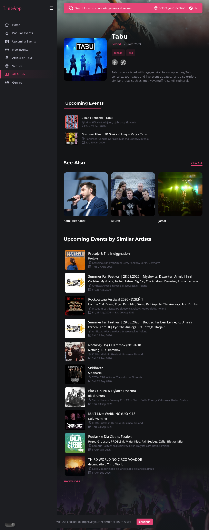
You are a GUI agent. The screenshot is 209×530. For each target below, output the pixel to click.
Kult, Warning (97, 418)
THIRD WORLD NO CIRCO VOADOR (115, 459)
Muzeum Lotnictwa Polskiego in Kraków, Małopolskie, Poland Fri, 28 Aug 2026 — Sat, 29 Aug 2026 (128, 310)
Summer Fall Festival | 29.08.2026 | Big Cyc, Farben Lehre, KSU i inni (140, 322)
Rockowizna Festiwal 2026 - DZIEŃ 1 (115, 299)
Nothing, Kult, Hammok (104, 350)
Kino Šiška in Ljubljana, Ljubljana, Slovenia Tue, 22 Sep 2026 (110, 124)
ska (131, 53)
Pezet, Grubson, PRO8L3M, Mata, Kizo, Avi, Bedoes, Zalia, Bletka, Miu (135, 441)
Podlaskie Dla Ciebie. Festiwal (110, 436)
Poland (116, 44)
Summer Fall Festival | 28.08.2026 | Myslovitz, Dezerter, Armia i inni (140, 276)
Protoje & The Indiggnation (109, 253)
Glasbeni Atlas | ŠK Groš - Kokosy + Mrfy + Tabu (114, 134)
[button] (51, 8)
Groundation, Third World (105, 464)
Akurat (68, 221)
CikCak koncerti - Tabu (97, 118)
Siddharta (95, 368)
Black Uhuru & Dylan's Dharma (112, 391)
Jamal (115, 221)
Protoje (93, 258)
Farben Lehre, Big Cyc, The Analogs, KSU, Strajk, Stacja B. (127, 327)
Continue (144, 522)
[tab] (84, 103)
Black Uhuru (96, 396)
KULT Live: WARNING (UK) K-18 (111, 413)
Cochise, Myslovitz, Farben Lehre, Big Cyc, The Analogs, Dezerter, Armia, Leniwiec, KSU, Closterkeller (144, 281)
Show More (72, 481)
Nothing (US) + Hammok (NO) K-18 (114, 345)
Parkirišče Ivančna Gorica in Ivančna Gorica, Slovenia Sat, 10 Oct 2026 (117, 140)
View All (196, 163)
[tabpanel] (133, 130)
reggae (118, 53)
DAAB (162, 221)
